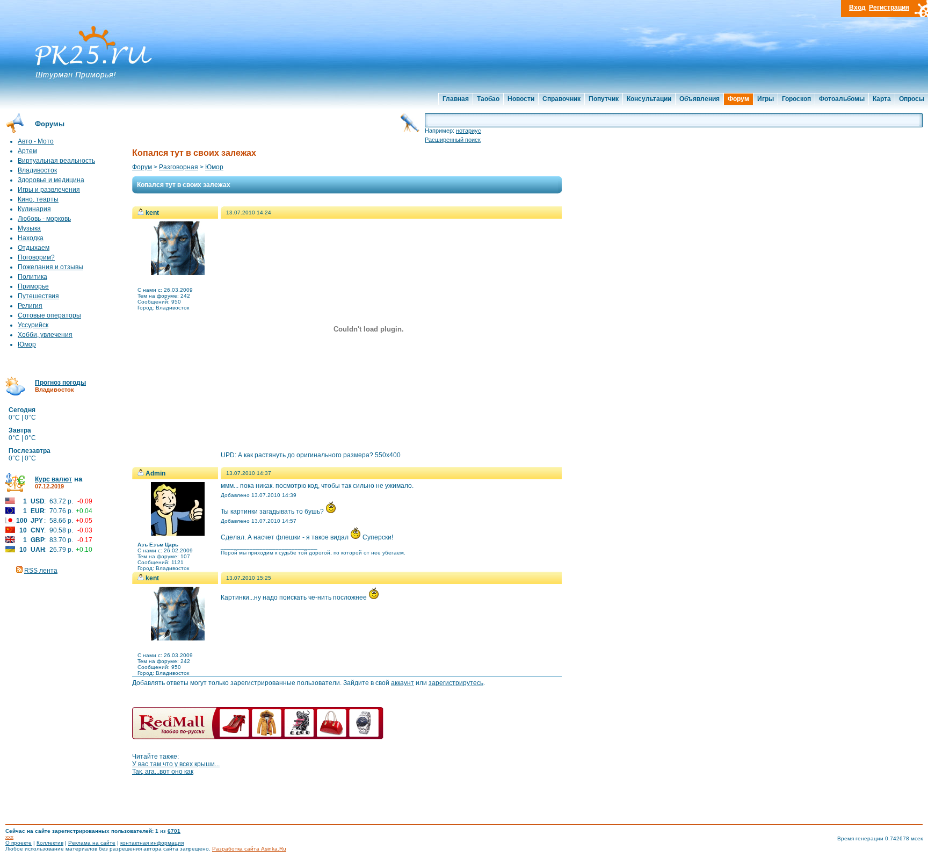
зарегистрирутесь (456, 683)
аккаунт (402, 683)
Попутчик (604, 99)
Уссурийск (33, 325)
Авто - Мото (36, 141)
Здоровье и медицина (51, 180)
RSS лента (40, 570)
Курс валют (53, 479)
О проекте (18, 843)
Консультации (649, 99)
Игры (765, 99)
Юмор (27, 344)
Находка (31, 238)
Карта (882, 99)
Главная (456, 99)
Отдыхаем (33, 247)
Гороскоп (796, 99)
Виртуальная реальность (56, 160)
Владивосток (37, 170)
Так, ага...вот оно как (162, 771)
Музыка (29, 228)
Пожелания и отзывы (50, 267)
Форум (738, 99)
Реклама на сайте (91, 843)
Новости (521, 99)
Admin (155, 473)
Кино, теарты (38, 199)
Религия (30, 305)
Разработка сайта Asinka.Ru (249, 849)
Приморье (33, 286)
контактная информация (152, 843)
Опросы (911, 99)
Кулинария (34, 209)
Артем (27, 151)
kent (152, 213)
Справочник (561, 99)
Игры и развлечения (49, 189)
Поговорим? (36, 257)
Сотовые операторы (49, 315)
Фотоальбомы (842, 99)
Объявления (699, 99)
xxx (9, 837)
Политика (32, 276)
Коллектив (50, 843)
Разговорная (178, 167)
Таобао (488, 99)
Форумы (49, 124)
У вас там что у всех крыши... (176, 764)
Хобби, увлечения (45, 335)
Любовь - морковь (44, 218)
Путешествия (38, 296)
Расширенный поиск (453, 139)
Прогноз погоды (60, 382)
